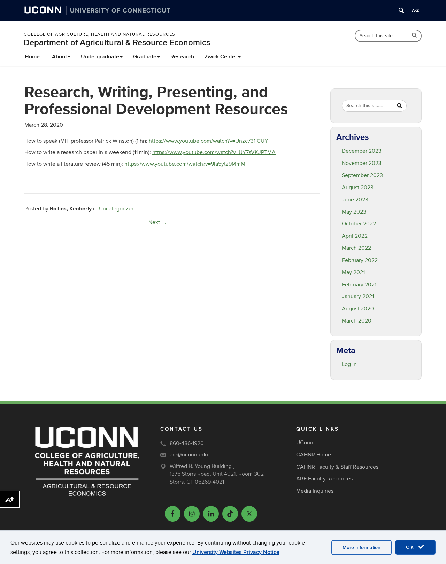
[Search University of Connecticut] (401, 10)
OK (411, 547)
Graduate (144, 56)
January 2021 (358, 296)
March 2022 (356, 248)
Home (32, 56)
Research (182, 56)
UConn (304, 442)
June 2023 (355, 199)
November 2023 (362, 163)
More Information (361, 547)
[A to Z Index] (415, 10)
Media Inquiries (314, 490)
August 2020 (358, 308)
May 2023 (354, 211)
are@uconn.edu (189, 454)
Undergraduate (100, 56)
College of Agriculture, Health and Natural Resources (99, 34)
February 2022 (360, 260)
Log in (349, 364)
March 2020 (356, 320)
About (59, 56)
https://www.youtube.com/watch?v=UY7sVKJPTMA (214, 152)
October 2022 (359, 223)
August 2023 (358, 187)
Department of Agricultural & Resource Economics (117, 43)
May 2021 (353, 272)
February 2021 (359, 284)
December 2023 (362, 151)
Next (157, 222)
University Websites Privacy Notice (235, 552)
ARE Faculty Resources (324, 478)
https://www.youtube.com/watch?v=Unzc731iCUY (208, 140)
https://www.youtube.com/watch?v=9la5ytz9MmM (184, 163)
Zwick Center (221, 56)
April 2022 (355, 235)
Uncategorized (117, 208)
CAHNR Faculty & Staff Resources (337, 466)
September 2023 (362, 175)
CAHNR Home (313, 454)
